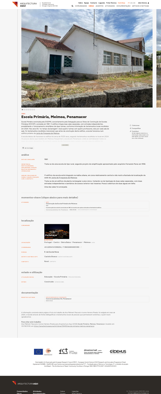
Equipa (86, 3)
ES (131, 3)
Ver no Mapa (29, 148)
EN (134, 3)
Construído (49, 282)
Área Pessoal (142, 3)
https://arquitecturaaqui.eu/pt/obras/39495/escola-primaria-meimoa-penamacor (64, 326)
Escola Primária (60, 277)
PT (129, 3)
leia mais (65, 145)
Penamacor (77, 242)
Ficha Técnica (111, 3)
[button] (99, 6)
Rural (46, 261)
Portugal (48, 242)
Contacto (93, 3)
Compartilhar (136, 128)
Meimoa (87, 242)
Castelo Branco (50, 256)
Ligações (101, 3)
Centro (56, 242)
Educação (48, 277)
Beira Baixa (66, 242)
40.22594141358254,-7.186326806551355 (61, 247)
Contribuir (135, 131)
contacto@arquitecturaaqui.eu (138, 393)
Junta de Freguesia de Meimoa (47, 133)
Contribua (121, 3)
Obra (23, 114)
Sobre (80, 3)
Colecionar (135, 125)
